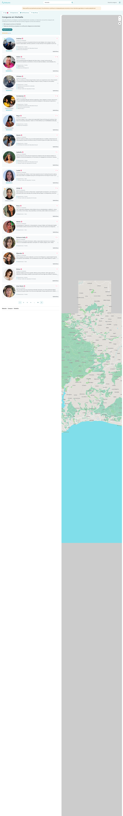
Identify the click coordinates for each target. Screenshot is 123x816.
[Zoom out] (119, 20)
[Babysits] (6, 2)
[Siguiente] (41, 302)
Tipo (6, 12)
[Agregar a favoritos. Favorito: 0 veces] (57, 39)
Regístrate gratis (7, 29)
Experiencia (15, 12)
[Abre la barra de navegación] (120, 2)
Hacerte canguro (112, 2)
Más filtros (35, 12)
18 (37, 302)
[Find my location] (119, 23)
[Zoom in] (119, 17)
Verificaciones (25, 12)
